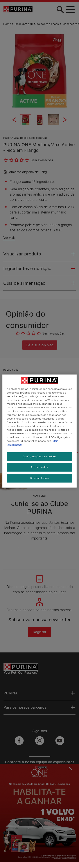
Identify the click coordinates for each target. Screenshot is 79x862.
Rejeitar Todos (39, 478)
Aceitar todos (39, 467)
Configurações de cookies (40, 456)
